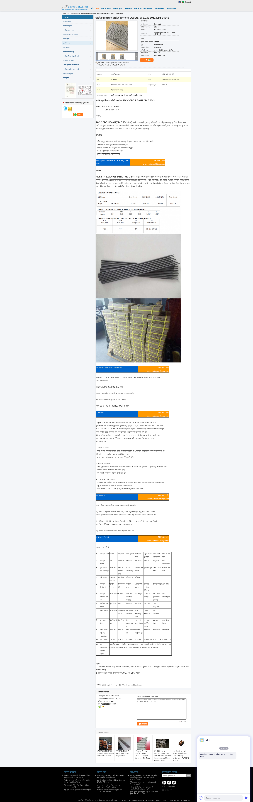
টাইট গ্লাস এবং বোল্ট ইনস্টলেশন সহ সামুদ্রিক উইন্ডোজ (77, 790)
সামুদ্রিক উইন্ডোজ (67, 26)
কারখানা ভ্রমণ (117, 8)
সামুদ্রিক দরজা (67, 21)
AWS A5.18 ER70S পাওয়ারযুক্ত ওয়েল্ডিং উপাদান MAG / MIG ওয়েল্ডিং (105, 753)
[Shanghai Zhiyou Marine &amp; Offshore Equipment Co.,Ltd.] (74, 7)
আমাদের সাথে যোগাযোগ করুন (143, 8)
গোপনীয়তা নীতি (83, 800)
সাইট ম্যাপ (172, 787)
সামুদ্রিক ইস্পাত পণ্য (68, 52)
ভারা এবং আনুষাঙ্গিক (68, 73)
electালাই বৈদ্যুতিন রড (123, 685)
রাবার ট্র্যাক (66, 78)
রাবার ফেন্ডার (66, 39)
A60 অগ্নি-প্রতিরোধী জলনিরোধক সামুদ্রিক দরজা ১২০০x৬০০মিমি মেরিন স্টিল (109, 791)
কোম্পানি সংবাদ (171, 8)
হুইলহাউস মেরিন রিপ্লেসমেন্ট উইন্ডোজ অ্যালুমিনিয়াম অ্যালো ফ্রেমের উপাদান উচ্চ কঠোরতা (77, 776)
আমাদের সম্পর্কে (106, 8)
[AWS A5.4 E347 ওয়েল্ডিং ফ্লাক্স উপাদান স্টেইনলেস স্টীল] (124, 743)
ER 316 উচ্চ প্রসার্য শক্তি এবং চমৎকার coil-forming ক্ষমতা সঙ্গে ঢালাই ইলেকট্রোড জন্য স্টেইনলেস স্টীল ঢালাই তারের (162, 756)
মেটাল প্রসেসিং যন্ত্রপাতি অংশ (71, 65)
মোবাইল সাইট (168, 790)
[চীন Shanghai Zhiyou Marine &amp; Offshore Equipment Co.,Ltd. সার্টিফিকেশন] (70, 90)
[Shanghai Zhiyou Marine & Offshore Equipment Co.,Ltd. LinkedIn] (164, 783)
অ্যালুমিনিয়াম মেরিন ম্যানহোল (70, 34)
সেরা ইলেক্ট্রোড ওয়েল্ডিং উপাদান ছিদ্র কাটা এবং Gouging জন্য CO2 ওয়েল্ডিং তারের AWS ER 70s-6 (181, 756)
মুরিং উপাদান (66, 47)
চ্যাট (146, 60)
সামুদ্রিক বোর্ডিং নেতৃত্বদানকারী (71, 69)
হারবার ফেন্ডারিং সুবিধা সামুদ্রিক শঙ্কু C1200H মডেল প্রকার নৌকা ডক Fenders (144, 793)
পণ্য (97, 8)
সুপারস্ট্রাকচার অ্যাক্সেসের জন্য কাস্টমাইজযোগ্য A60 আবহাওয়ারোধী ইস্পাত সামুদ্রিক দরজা (110, 776)
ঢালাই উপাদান (74, 13)
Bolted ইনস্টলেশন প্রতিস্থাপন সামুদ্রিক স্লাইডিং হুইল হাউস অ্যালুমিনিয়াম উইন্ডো (77, 781)
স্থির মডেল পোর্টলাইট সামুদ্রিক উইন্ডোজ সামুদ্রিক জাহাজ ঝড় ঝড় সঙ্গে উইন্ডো (76, 786)
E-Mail (164, 787)
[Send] (246, 798)
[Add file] (201, 798)
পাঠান (188, 776)
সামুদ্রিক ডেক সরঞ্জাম (68, 60)
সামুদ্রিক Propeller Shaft (71, 56)
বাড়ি (92, 8)
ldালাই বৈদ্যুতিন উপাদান (108, 685)
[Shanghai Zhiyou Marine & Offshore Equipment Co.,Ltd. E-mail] (102, 706)
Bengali (187, 2)
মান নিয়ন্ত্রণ (128, 8)
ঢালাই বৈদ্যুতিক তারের (136, 685)
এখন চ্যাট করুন (159, 8)
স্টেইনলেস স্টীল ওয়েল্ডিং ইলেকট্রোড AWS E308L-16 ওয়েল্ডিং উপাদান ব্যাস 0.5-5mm (142, 754)
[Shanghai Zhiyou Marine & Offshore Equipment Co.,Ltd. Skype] (99, 706)
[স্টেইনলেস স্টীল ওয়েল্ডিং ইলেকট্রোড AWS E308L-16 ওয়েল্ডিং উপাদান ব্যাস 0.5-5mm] (143, 743)
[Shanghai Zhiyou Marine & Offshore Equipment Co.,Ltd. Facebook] (169, 783)
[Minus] (246, 740)
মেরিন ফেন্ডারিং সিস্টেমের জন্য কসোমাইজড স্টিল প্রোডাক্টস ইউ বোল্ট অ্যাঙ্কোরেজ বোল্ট (142, 788)
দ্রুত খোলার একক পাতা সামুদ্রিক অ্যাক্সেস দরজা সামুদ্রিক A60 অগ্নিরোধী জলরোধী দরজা (109, 786)
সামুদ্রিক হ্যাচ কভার (68, 30)
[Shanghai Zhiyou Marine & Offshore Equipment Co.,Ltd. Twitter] (174, 783)
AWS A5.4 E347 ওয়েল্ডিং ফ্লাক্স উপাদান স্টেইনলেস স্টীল (122, 753)
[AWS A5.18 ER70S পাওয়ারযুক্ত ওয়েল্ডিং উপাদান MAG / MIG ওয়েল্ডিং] (105, 743)
